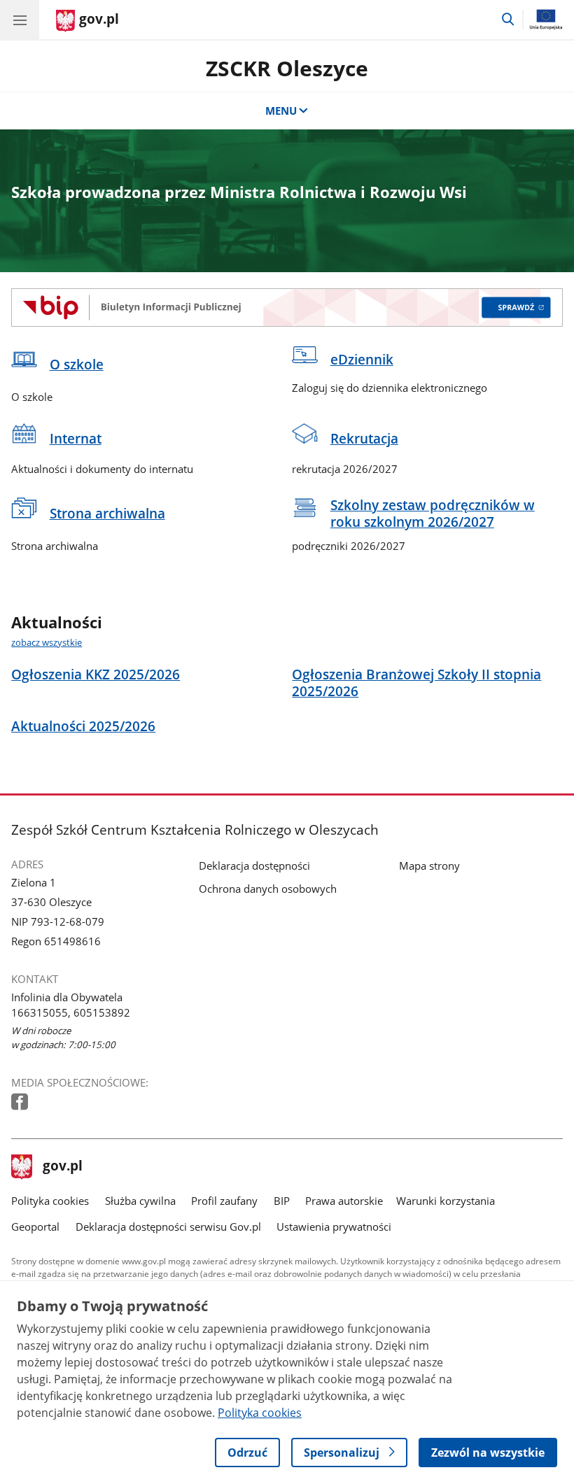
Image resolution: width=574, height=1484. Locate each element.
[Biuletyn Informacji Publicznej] (286, 307)
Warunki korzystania (445, 1201)
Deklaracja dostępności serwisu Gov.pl (168, 1227)
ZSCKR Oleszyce (287, 68)
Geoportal (35, 1227)
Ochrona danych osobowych (268, 889)
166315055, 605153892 (70, 1012)
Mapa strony (429, 865)
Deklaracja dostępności (254, 865)
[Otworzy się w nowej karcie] (21, 1102)
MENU (281, 111)
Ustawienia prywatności (333, 1227)
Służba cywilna (140, 1201)
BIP (282, 1201)
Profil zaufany (224, 1201)
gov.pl (62, 1167)
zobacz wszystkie (46, 642)
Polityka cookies (50, 1201)
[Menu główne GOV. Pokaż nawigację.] (19, 19)
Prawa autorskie (344, 1201)
